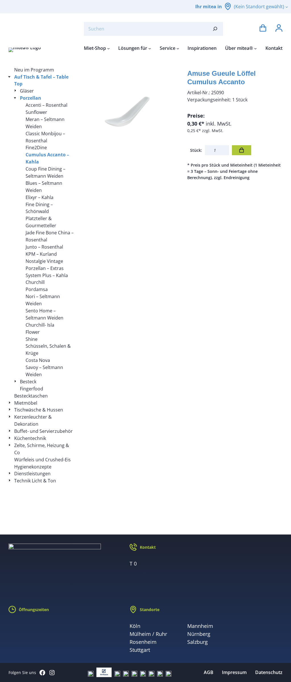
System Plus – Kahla (47, 275)
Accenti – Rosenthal (46, 105)
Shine (32, 339)
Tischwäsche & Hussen (38, 410)
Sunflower (36, 112)
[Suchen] (215, 29)
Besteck (28, 381)
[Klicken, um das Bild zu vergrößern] (131, 114)
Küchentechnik (30, 438)
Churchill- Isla (40, 325)
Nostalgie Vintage (44, 261)
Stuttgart (140, 649)
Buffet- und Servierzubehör (43, 431)
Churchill (35, 282)
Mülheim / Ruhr (148, 633)
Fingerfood (31, 389)
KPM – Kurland (41, 254)
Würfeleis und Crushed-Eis (42, 459)
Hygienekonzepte (32, 467)
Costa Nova (38, 360)
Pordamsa (37, 289)
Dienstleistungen (32, 473)
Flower (33, 332)
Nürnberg (198, 633)
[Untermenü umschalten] (10, 76)
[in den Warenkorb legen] (241, 150)
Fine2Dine (36, 147)
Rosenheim (143, 641)
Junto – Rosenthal (44, 247)
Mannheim (200, 625)
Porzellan (30, 98)
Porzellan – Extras (45, 268)
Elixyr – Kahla (39, 197)
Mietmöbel (25, 403)
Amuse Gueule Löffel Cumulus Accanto (221, 77)
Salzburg (197, 641)
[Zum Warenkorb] (263, 28)
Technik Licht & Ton (35, 481)
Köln (135, 625)
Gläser (27, 91)
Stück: (196, 150)
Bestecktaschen (31, 396)
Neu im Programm (34, 70)
